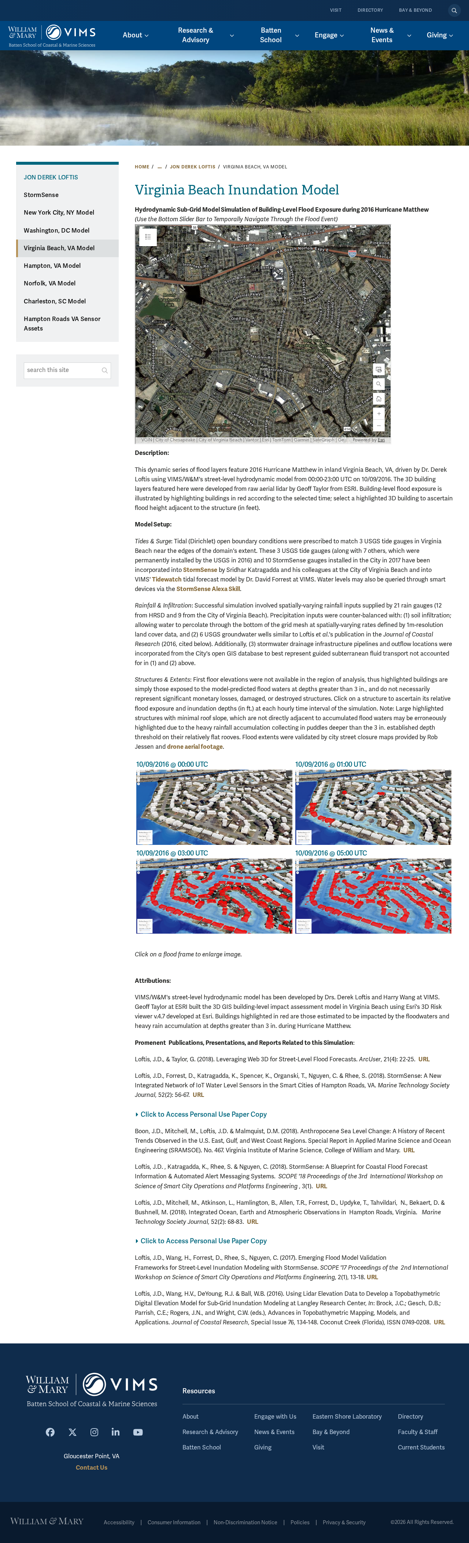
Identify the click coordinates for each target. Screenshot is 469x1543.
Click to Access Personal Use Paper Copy (204, 1114)
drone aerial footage (195, 747)
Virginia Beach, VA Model (59, 248)
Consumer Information (174, 1523)
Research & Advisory (210, 1432)
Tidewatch (167, 579)
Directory (370, 10)
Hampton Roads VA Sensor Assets (62, 324)
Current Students (421, 1447)
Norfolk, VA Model (49, 283)
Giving (263, 1447)
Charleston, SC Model (55, 301)
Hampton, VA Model (52, 266)
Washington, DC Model (56, 230)
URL (424, 1059)
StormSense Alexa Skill (208, 589)
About (190, 1416)
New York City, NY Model (59, 212)
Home (142, 167)
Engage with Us (275, 1416)
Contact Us (91, 1467)
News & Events (274, 1432)
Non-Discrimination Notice (245, 1523)
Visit (335, 10)
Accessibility (119, 1523)
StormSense (41, 195)
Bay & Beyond (415, 10)
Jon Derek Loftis (192, 167)
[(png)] (214, 807)
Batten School (201, 1447)
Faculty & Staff (417, 1432)
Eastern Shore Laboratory (347, 1416)
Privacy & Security (344, 1523)
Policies (300, 1523)
